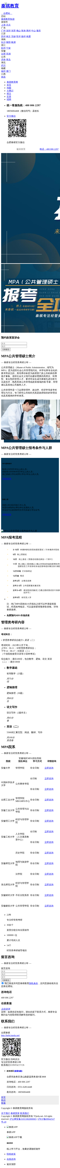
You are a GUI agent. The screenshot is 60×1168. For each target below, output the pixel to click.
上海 (3, 25)
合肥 (3, 54)
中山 (33, 30)
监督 (9, 96)
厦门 (8, 71)
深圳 (8, 30)
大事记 (10, 91)
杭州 (3, 48)
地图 (9, 88)
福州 (3, 71)
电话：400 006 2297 (49, 149)
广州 (3, 30)
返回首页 (20, 149)
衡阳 (8, 42)
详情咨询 (6, 479)
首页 (9, 85)
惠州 (28, 30)
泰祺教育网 (12, 82)
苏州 (3, 36)
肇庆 (38, 30)
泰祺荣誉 (15, 1113)
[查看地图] (18, 1071)
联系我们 (24, 1113)
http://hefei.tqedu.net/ (10, 1035)
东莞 (13, 30)
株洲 (13, 42)
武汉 (3, 65)
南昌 (3, 77)
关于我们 (5, 1113)
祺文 (9, 93)
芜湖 (8, 54)
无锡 (13, 36)
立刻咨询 (5, 1009)
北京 (8, 25)
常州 (18, 36)
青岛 (8, 59)
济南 (3, 59)
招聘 (9, 99)
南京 (8, 36)
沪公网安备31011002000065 (23, 1119)
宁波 (8, 48)
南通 (28, 36)
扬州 (23, 36)
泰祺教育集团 (8, 19)
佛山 (18, 30)
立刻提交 (5, 349)
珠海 (23, 30)
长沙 (3, 42)
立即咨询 (49, 768)
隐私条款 (33, 983)
